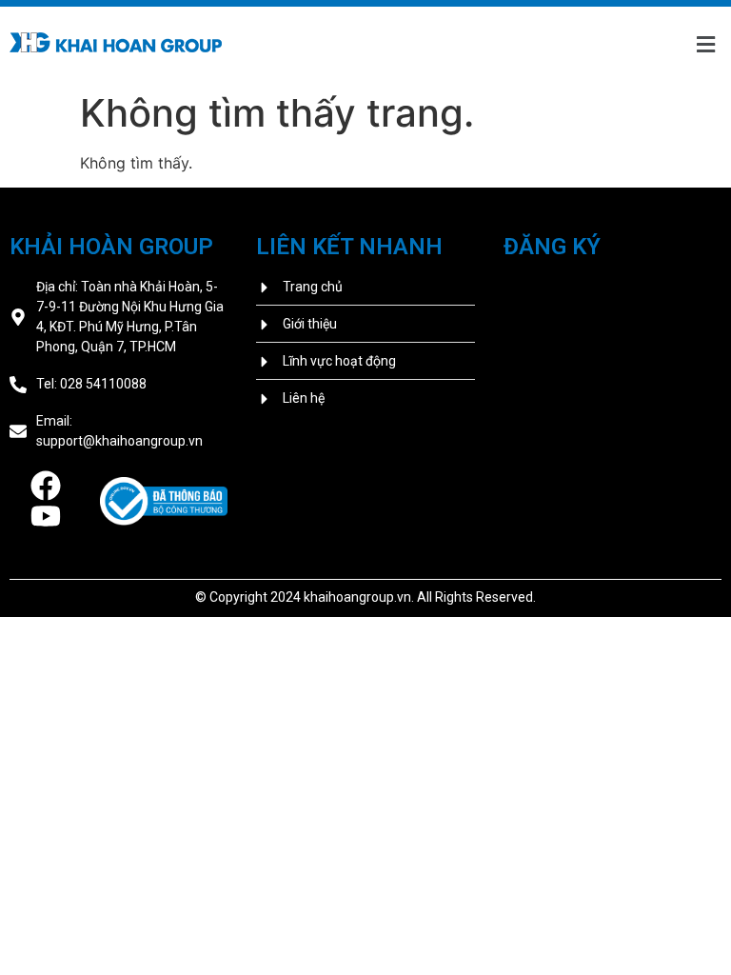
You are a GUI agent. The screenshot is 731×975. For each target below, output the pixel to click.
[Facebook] (45, 485)
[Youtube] (45, 516)
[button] (705, 45)
